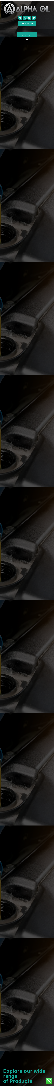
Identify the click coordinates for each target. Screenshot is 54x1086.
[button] (27, 40)
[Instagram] (34, 18)
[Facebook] (20, 18)
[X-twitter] (25, 18)
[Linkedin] (29, 18)
